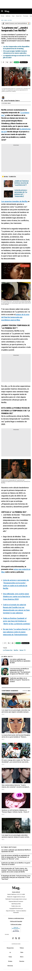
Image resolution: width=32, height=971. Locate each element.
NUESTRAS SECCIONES (16, 943)
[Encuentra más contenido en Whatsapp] (11, 62)
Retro (21, 957)
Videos (22, 948)
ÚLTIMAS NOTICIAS (9, 847)
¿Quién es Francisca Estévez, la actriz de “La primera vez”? (22, 183)
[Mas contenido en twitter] (16, 938)
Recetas (21, 961)
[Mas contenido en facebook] (13, 938)
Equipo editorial (16, 892)
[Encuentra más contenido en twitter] (7, 62)
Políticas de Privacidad (16, 921)
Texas (13, 16)
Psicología (25, 16)
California (8, 16)
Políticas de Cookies (16, 924)
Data (21, 952)
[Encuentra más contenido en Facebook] (3, 62)
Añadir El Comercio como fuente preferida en (16, 23)
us (10, 952)
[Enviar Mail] (2, 100)
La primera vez (7, 650)
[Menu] (3, 11)
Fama (10, 957)
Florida (2, 16)
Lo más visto (7, 656)
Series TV (23, 650)
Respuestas (10, 948)
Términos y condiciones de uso (16, 918)
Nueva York (18, 16)
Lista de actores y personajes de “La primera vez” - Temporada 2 (21, 193)
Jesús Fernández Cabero (12, 100)
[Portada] (16, 890)
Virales (10, 961)
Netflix (16, 650)
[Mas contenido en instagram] (19, 938)
